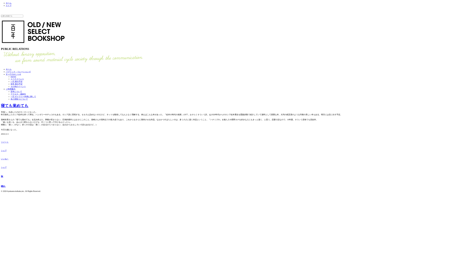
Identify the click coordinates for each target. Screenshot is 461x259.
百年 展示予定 (17, 84)
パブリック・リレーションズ (18, 72)
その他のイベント (18, 86)
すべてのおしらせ (13, 74)
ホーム (9, 3)
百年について (16, 92)
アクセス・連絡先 (18, 94)
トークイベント (17, 79)
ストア (9, 6)
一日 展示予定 (17, 81)
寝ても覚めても (14, 105)
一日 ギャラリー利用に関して (23, 97)
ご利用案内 (10, 89)
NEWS (13, 77)
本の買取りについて (19, 99)
